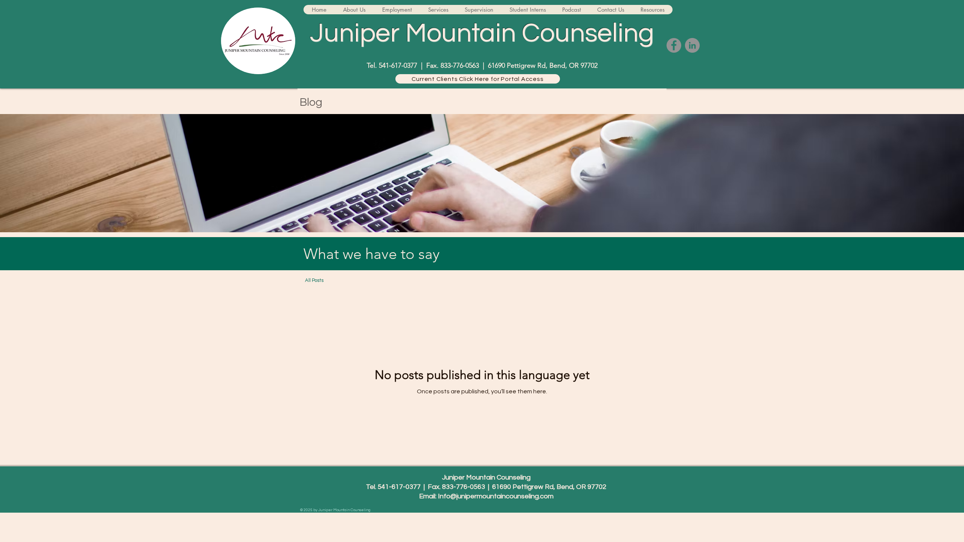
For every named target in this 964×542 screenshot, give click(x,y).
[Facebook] (674, 45)
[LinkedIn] (692, 45)
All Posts (314, 280)
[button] (354, 9)
